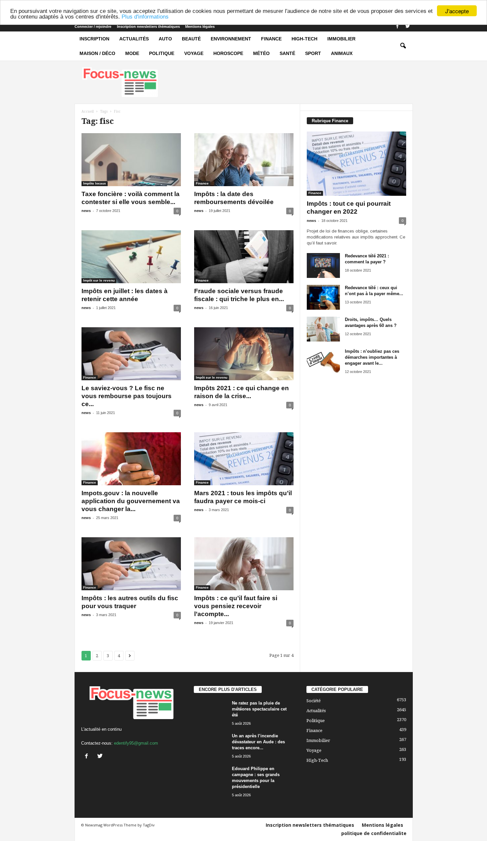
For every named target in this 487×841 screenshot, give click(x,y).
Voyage (193, 53)
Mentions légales (200, 26)
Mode (132, 53)
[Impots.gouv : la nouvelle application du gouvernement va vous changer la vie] (131, 458)
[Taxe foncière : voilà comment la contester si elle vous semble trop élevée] (131, 159)
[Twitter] (408, 26)
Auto (165, 38)
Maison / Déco (97, 53)
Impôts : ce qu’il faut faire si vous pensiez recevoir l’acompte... (235, 606)
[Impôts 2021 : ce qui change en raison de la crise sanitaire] (244, 353)
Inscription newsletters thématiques (148, 26)
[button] (403, 46)
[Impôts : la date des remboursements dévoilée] (244, 159)
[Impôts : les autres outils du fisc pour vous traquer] (131, 563)
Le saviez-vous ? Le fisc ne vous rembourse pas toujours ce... (126, 396)
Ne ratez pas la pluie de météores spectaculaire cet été (259, 709)
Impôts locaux (94, 183)
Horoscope (228, 53)
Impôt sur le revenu (99, 280)
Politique (161, 53)
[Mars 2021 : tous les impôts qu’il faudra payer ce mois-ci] (244, 458)
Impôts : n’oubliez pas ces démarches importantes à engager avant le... (372, 357)
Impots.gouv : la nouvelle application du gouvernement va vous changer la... (130, 501)
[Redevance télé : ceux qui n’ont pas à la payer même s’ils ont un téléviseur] (323, 297)
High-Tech (304, 38)
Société (313, 700)
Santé (287, 53)
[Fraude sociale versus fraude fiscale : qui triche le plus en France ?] (244, 256)
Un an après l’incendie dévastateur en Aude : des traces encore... (258, 741)
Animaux (341, 53)
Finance (271, 38)
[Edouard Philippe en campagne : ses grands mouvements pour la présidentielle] (210, 778)
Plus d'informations (145, 17)
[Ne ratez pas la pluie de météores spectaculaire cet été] (210, 712)
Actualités (134, 38)
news (86, 211)
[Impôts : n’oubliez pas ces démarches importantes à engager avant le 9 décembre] (323, 360)
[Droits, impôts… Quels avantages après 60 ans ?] (323, 329)
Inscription (94, 38)
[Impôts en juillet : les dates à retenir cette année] (131, 256)
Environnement (231, 38)
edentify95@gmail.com (136, 743)
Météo (261, 53)
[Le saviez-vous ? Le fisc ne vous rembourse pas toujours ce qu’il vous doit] (131, 353)
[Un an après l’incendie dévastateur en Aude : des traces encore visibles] (210, 745)
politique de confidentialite (373, 833)
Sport (313, 53)
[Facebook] (398, 26)
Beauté (191, 38)
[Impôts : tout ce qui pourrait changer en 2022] (356, 163)
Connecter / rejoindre (93, 26)
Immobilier (341, 38)
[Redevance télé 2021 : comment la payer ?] (323, 265)
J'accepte (457, 11)
